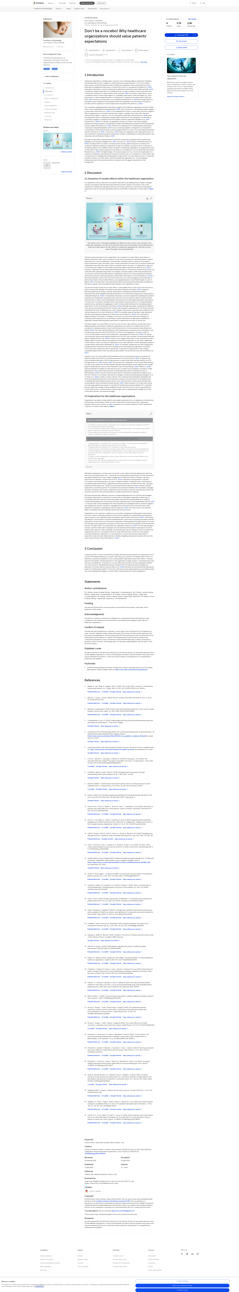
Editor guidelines (45, 1266)
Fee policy (43, 1270)
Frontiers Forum (118, 1256)
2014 (148, 267)
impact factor (48, 47)
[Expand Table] (151, 414)
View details (192, 19)
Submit (150, 1266)
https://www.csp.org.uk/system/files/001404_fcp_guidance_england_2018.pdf (117, 736)
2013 (116, 312)
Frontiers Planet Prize (120, 1266)
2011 (137, 488)
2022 (126, 93)
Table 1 (112, 406)
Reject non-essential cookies (182, 1285)
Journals (80, 1263)
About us (50, 3)
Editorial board (92, 8)
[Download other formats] (195, 35)
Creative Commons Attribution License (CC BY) (113, 1201)
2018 (139, 289)
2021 (102, 132)
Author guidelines (46, 1256)
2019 (149, 87)
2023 (109, 126)
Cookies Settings (182, 1281)
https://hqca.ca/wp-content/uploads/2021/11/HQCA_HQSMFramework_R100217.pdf (119, 862)
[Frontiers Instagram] (198, 1254)
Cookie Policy (39, 1286)
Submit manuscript (87, 3)
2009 (141, 334)
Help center (152, 1256)
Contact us (151, 1263)
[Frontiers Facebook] (182, 1254)
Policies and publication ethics (50, 1263)
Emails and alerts (153, 1259)
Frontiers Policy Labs (120, 1259)
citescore (60, 47)
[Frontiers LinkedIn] (192, 1254)
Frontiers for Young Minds (121, 1263)
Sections (58, 8)
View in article (67, 152)
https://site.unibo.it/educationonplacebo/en (131, 669)
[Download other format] (172, 66)
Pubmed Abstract (94, 692)
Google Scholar (115, 692)
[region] (119, 1284)
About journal (104, 8)
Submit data (101, 3)
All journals (62, 3)
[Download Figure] (147, 198)
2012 (117, 344)
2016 (151, 89)
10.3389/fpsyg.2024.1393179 (95, 1153)
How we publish (83, 1266)
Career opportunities (155, 1270)
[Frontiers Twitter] (187, 1254)
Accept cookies (182, 1290)
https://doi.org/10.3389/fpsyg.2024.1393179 (106, 25)
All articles (72, 3)
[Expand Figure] (151, 198)
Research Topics (79, 8)
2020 (145, 115)
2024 (86, 144)
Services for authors (46, 1259)
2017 (92, 282)
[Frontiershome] (39, 3)
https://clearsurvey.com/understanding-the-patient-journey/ (112, 749)
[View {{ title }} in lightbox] (57, 141)
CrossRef (105, 692)
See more (144, 62)
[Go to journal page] (57, 30)
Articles (68, 8)
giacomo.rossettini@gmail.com (123, 1211)
